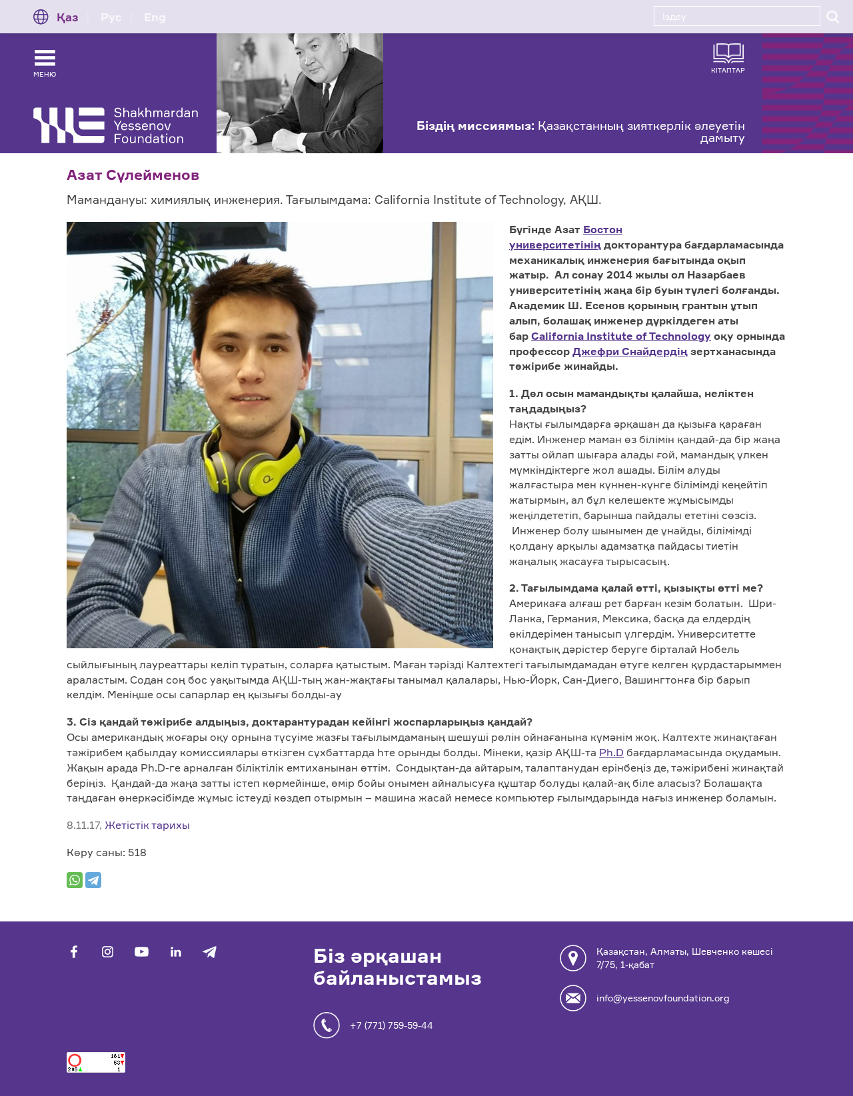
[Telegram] (93, 880)
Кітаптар (728, 69)
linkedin (176, 952)
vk (108, 952)
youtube (142, 952)
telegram (210, 952)
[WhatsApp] (75, 880)
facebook (74, 952)
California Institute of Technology (621, 335)
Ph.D (611, 752)
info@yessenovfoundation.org (663, 997)
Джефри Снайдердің (630, 351)
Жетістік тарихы (147, 824)
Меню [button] (44, 74)
